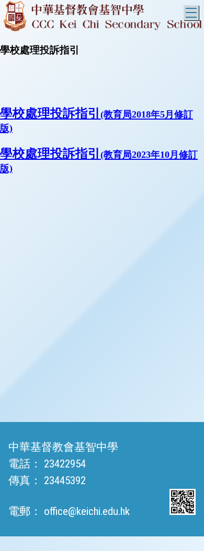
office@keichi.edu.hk (87, 511)
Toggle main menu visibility (191, 12)
